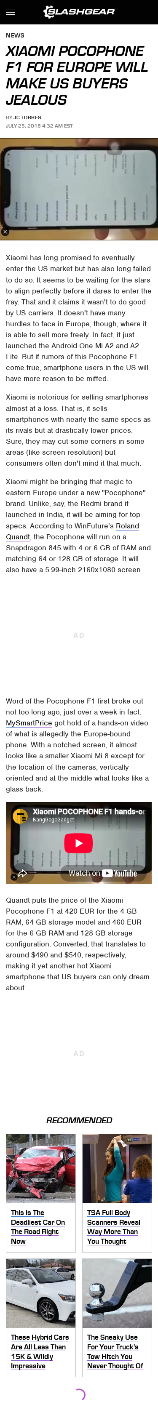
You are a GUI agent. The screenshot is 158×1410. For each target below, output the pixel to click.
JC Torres (27, 117)
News (15, 36)
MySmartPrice (29, 723)
